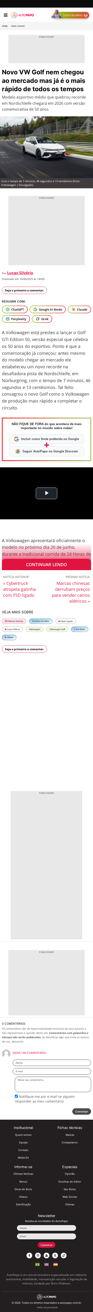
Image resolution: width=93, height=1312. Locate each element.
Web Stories (69, 1196)
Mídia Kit (23, 1157)
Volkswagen (34, 629)
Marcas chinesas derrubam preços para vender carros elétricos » (71, 592)
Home (5, 26)
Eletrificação (23, 1204)
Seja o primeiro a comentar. (24, 290)
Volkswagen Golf (57, 629)
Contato (23, 1150)
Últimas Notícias (15, 621)
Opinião (70, 1173)
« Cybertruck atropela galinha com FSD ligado (19, 589)
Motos (23, 1181)
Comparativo (70, 1142)
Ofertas (69, 1204)
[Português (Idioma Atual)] (37, 1263)
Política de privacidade (47, 1307)
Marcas (70, 1135)
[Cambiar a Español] (55, 1263)
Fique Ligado (18, 26)
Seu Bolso (80, 629)
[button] (71, 15)
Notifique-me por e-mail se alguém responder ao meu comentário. (45, 1099)
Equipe (23, 1142)
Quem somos (23, 1135)
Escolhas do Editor (40, 621)
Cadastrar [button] (47, 1245)
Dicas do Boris (23, 1189)
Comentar (81, 1111)
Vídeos (10, 637)
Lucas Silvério (20, 272)
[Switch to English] (46, 1263)
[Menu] (5, 15)
